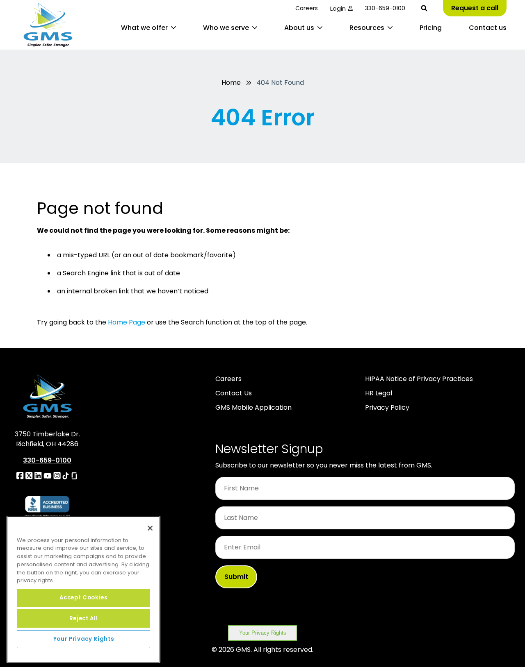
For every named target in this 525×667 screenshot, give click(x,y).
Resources (366, 27)
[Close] (150, 528)
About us (299, 27)
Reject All (83, 618)
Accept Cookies (83, 597)
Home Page (126, 322)
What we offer (144, 27)
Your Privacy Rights (262, 633)
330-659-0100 (385, 8)
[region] (83, 589)
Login (338, 8)
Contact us (488, 27)
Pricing (431, 27)
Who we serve (226, 27)
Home (231, 82)
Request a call (474, 8)
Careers (306, 8)
